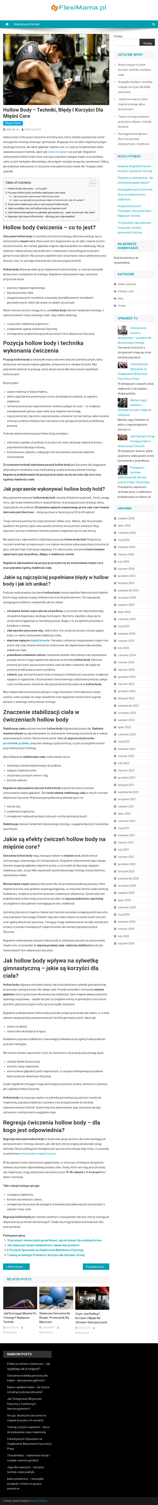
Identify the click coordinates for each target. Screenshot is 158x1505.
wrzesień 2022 (127, 712)
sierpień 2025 (126, 604)
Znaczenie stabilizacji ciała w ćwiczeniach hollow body (38, 204)
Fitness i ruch (13, 123)
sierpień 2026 (126, 518)
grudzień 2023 (127, 676)
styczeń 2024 (126, 669)
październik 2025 (128, 590)
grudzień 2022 (127, 691)
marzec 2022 (126, 756)
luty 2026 (123, 561)
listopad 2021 (126, 784)
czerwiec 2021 (127, 821)
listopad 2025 (126, 583)
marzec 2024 (126, 662)
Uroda (121, 305)
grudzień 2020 (127, 864)
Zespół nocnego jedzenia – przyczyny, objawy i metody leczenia (134, 121)
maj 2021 (123, 828)
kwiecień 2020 (126, 921)
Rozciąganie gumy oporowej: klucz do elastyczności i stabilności (135, 194)
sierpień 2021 (126, 806)
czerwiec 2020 (127, 907)
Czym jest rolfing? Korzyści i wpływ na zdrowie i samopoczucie (91, 1318)
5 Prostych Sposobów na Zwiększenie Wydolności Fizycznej (45, 1250)
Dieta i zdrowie (127, 284)
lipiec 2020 (124, 900)
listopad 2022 (126, 698)
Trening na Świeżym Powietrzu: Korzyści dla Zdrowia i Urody (46, 1255)
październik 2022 (128, 705)
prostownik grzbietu (16, 743)
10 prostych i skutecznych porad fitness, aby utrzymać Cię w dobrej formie (54, 1240)
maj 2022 (123, 741)
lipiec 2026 (124, 525)
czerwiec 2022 (127, 734)
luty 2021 (123, 849)
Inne (120, 298)
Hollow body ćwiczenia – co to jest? (27, 188)
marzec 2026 (126, 554)
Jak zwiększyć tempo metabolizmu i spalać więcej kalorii (43, 1245)
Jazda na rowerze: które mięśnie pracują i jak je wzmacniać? (133, 104)
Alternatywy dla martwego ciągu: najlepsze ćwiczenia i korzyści (19, 1266)
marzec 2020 (126, 928)
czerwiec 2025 (127, 619)
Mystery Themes (38, 1501)
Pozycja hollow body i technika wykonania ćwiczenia (36, 192)
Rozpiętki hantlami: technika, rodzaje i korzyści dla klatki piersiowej (135, 87)
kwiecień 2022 (126, 748)
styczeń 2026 (126, 568)
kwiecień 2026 (126, 547)
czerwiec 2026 (127, 532)
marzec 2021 (126, 842)
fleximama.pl (32, 129)
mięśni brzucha (40, 640)
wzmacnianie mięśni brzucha (37, 1153)
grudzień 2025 (127, 575)
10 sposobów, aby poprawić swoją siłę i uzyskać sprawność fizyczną (134, 227)
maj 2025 (123, 626)
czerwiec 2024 (127, 655)
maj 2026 (123, 539)
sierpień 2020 (126, 892)
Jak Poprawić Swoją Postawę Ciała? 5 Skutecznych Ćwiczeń (136, 441)
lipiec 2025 (124, 612)
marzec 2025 (126, 640)
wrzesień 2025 (127, 597)
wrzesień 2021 (127, 799)
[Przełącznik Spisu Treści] (91, 183)
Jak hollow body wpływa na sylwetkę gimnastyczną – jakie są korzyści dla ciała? (51, 212)
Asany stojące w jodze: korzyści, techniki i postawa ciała (134, 69)
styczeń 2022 (126, 770)
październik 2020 (128, 878)
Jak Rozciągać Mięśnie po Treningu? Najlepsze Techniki (19, 1317)
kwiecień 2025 (126, 633)
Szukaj (118, 36)
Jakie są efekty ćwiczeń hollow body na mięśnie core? (37, 208)
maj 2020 (123, 914)
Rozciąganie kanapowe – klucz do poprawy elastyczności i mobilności (134, 138)
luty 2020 (123, 936)
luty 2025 (123, 648)
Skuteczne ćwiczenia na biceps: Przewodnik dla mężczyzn (54, 1317)
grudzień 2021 (127, 777)
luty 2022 (123, 763)
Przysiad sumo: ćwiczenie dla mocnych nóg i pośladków (97, 1266)
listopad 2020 (126, 871)
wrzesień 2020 (127, 885)
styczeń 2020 (126, 943)
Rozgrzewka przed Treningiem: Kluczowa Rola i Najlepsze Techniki (135, 211)
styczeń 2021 (126, 856)
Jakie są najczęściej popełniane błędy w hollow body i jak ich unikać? (48, 200)
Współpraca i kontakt (27, 24)
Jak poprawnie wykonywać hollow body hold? (36, 196)
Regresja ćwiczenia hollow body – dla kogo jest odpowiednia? (41, 216)
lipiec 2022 (124, 727)
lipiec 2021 (124, 813)
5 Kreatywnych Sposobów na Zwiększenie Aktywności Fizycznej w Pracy (29, 1443)
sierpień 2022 (126, 720)
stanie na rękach (58, 151)
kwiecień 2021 (126, 835)
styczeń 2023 (126, 684)
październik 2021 (128, 792)
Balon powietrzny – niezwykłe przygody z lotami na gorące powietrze (25, 1483)
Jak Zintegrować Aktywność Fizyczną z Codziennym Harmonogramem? (24, 1403)
